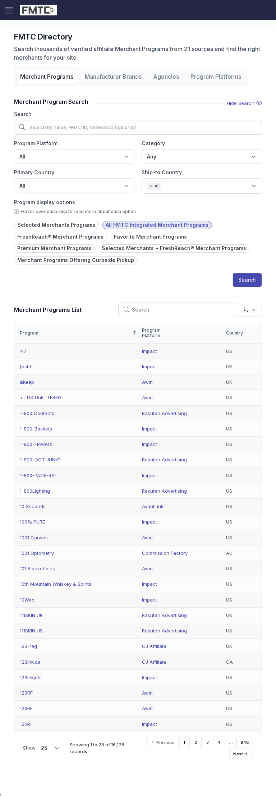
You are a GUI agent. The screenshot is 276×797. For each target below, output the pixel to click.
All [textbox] (22, 156)
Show (35, 748)
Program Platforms (215, 76)
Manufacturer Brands (113, 76)
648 (244, 742)
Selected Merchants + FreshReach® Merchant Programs (174, 248)
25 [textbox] (44, 748)
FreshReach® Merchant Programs (60, 237)
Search (23, 114)
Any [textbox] (151, 156)
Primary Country (34, 172)
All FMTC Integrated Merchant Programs (157, 225)
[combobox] (74, 156)
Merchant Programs (46, 76)
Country (234, 333)
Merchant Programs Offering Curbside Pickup (75, 260)
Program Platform (36, 143)
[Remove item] (151, 186)
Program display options (44, 202)
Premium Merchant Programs (54, 248)
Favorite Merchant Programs (150, 237)
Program (29, 333)
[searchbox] (165, 187)
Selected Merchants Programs (56, 225)
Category (153, 143)
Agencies (166, 76)
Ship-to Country (162, 172)
